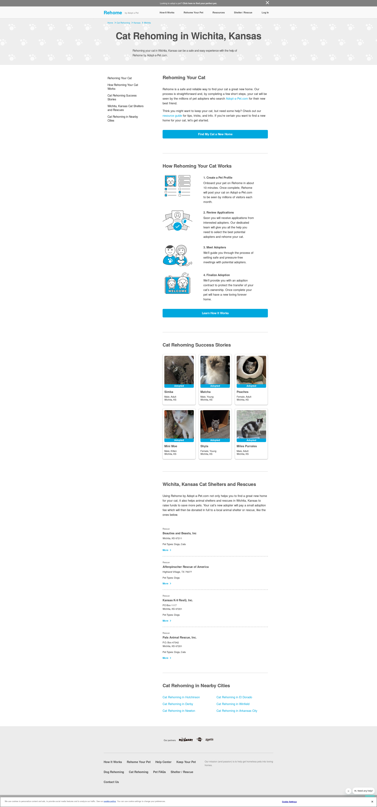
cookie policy (110, 801)
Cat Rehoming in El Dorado (234, 697)
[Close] (372, 801)
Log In (265, 12)
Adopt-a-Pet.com (237, 98)
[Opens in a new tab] (187, 739)
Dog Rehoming (114, 772)
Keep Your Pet (186, 762)
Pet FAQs (159, 772)
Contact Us (111, 782)
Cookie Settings (289, 801)
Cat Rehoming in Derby (178, 704)
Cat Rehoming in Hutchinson (181, 697)
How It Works (167, 12)
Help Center (163, 762)
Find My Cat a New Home (215, 134)
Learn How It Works (215, 313)
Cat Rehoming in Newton (179, 710)
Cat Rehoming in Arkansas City (236, 710)
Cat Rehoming (123, 22)
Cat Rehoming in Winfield (232, 704)
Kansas (137, 22)
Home (110, 22)
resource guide (172, 115)
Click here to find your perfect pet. (200, 3)
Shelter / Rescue (243, 12)
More (165, 550)
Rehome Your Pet (193, 12)
